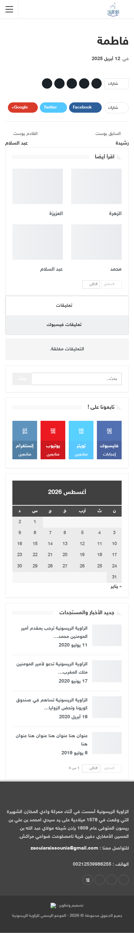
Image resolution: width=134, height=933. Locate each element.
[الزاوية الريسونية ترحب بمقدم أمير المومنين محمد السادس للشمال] (107, 636)
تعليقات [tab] (64, 305)
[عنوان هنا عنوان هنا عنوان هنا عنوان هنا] (107, 743)
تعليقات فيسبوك (64, 325)
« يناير (116, 586)
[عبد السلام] (37, 242)
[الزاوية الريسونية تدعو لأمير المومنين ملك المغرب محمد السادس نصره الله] (107, 671)
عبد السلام (16, 143)
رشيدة (122, 143)
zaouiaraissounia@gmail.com (64, 848)
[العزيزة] (37, 186)
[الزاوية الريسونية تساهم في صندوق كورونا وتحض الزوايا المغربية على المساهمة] (107, 707)
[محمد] (96, 242)
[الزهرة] (96, 186)
